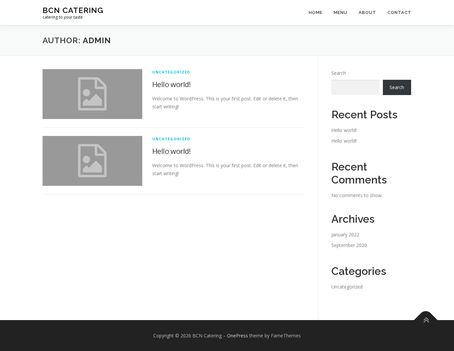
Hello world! (171, 84)
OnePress (237, 335)
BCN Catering (73, 10)
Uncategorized (171, 71)
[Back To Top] (426, 320)
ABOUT (367, 12)
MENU (340, 12)
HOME (315, 12)
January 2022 (345, 234)
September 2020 (349, 245)
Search (338, 73)
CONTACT (399, 12)
